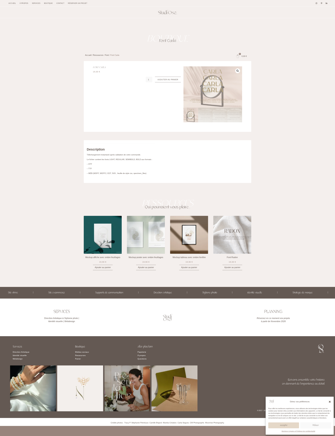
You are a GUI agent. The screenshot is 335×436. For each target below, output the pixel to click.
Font (107, 55)
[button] (329, 401)
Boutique (48, 3)
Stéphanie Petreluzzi (139, 423)
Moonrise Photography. (214, 423)
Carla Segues (183, 423)
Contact (60, 3)
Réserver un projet (77, 3)
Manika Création (170, 423)
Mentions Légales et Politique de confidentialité (298, 431)
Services (36, 3)
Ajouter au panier (168, 80)
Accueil (12, 3)
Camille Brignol (155, 423)
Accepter (283, 425)
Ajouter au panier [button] (103, 267)
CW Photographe (197, 423)
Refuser (316, 425)
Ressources (98, 55)
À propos (24, 3)
